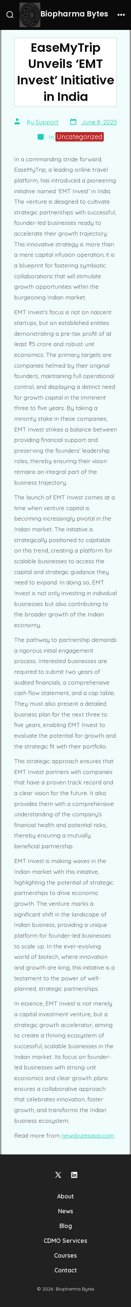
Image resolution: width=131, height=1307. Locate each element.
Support (47, 122)
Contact (65, 1270)
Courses (65, 1255)
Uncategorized (79, 136)
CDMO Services (65, 1240)
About (65, 1196)
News (65, 1211)
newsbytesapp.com (87, 1135)
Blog (65, 1225)
